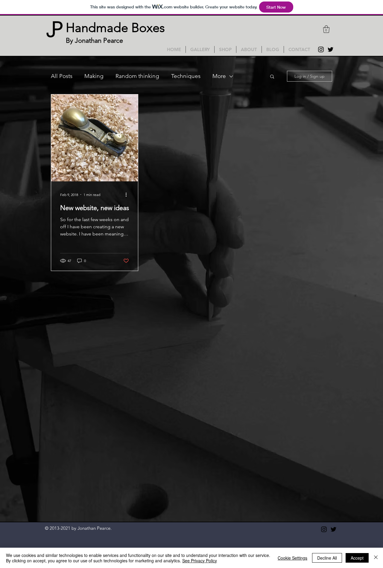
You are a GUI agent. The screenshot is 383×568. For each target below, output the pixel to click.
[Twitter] (330, 49)
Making (94, 76)
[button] (272, 77)
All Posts (61, 76)
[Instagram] (321, 49)
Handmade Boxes (115, 27)
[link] (326, 29)
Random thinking (137, 76)
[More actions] (128, 194)
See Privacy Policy (199, 561)
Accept (357, 558)
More (219, 76)
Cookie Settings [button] (292, 558)
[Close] (375, 557)
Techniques (185, 76)
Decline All (327, 558)
